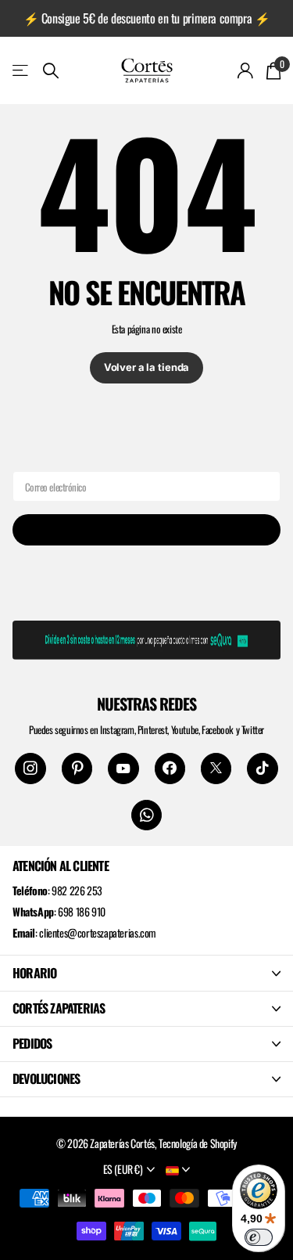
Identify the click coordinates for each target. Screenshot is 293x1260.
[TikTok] (262, 768)
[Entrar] (246, 70)
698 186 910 (81, 911)
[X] (216, 768)
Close (146, 973)
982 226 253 (77, 890)
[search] (51, 70)
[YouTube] (123, 768)
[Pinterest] (77, 768)
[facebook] (170, 768)
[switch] (259, 1237)
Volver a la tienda (147, 367)
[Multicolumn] (146, 637)
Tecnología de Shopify (198, 1143)
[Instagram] (30, 768)
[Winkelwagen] (273, 70)
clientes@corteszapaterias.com (97, 932)
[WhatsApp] (146, 815)
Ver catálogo (21, 70)
